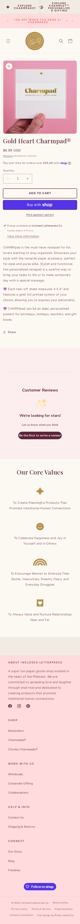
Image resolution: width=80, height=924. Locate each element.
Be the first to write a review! (40, 435)
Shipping (8, 156)
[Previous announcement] (7, 21)
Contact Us (16, 817)
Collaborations (18, 792)
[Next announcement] (72, 21)
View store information (23, 236)
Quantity (8, 170)
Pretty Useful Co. (64, 915)
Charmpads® (17, 740)
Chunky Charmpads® (23, 749)
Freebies (14, 870)
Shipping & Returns (21, 826)
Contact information (21, 915)
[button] (8, 41)
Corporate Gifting (20, 783)
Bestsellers (16, 731)
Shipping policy (64, 909)
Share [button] (12, 332)
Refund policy (61, 902)
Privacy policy (19, 909)
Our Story (15, 851)
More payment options (40, 214)
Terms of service (41, 909)
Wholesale (15, 774)
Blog (11, 861)
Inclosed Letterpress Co (35, 903)
